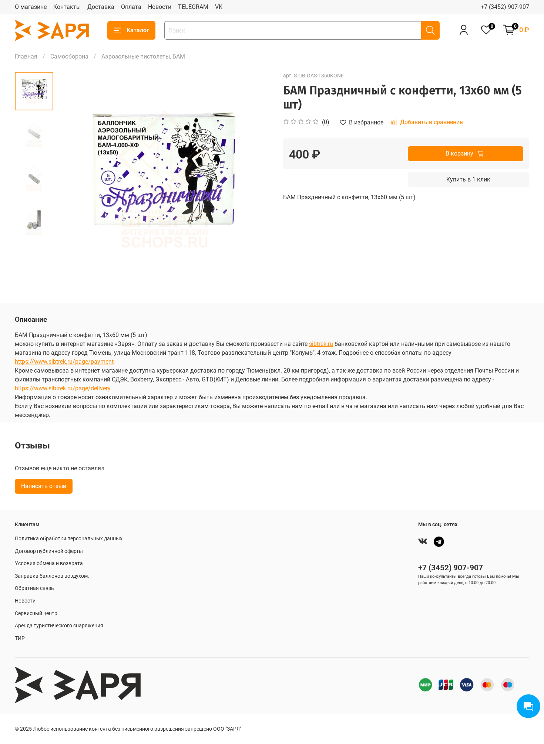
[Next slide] (257, 179)
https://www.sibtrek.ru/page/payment (64, 361)
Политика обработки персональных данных (68, 539)
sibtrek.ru (321, 343)
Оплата (131, 6)
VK (218, 6)
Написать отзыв (43, 486)
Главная (26, 56)
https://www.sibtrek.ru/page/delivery (63, 388)
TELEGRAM (193, 6)
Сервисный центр (36, 613)
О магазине (31, 6)
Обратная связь (34, 588)
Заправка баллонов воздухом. (52, 576)
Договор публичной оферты (49, 551)
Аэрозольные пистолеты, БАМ (143, 56)
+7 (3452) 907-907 (505, 6)
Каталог (138, 30)
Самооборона (69, 56)
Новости (159, 6)
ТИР (20, 638)
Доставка (100, 6)
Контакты (67, 6)
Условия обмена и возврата (49, 563)
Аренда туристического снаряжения (59, 626)
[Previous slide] (72, 179)
